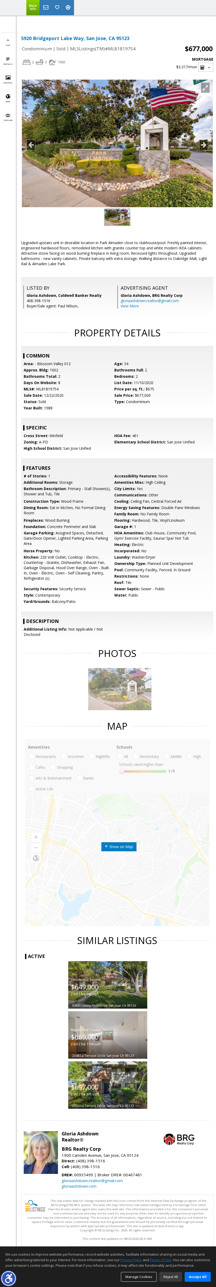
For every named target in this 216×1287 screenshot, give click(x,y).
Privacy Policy (131, 1259)
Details (7, 63)
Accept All (198, 1276)
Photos (7, 82)
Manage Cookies (138, 1276)
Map (8, 101)
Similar (7, 120)
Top (8, 45)
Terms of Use (160, 1259)
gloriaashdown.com (79, 1186)
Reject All (171, 1276)
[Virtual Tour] (68, 7)
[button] (8, 1278)
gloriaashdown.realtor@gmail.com (150, 300)
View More (130, 305)
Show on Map (120, 846)
